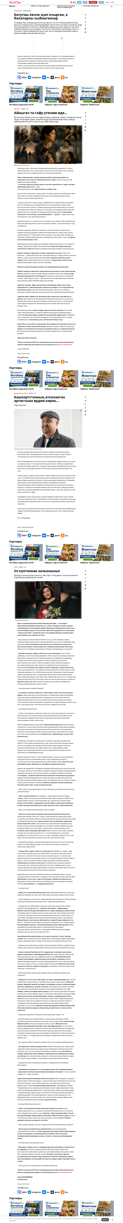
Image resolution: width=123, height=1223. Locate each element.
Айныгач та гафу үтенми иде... (40, 6)
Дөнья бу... (17, 109)
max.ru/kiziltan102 (65, 345)
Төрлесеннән (18, 11)
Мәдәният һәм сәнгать (21, 393)
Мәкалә (12, 6)
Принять (105, 1219)
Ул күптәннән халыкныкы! (91, 6)
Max (101, 2)
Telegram (93, 2)
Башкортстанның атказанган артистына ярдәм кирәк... (66, 6)
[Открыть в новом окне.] (22, 77)
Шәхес (16, 567)
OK (85, 2)
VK (79, 2)
